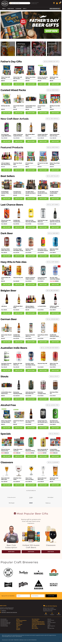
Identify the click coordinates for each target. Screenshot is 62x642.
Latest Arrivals (19, 621)
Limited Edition (35, 620)
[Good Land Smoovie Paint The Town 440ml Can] (55, 127)
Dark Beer (7, 233)
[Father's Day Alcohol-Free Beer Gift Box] (43, 70)
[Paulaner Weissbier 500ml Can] (31, 327)
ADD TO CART (6, 141)
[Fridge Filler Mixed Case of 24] (18, 442)
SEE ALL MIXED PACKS (53, 90)
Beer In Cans (34, 626)
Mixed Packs (11, 8)
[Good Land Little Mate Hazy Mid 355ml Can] (31, 213)
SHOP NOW (11, 551)
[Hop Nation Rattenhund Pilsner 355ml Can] (31, 442)
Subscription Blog (51, 628)
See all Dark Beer (53, 233)
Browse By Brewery (4, 620)
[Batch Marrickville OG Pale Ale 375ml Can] (43, 442)
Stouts (4, 376)
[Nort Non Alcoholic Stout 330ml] (31, 413)
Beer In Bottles (35, 628)
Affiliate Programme (51, 625)
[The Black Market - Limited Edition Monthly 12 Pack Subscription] (55, 184)
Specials (6, 433)
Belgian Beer (8, 290)
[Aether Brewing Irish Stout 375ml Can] (31, 385)
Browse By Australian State (5, 622)
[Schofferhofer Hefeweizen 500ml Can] (55, 327)
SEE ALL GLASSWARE (53, 462)
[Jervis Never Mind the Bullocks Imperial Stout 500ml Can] (43, 241)
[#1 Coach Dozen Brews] (43, 98)
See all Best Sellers (53, 176)
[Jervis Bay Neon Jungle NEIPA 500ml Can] (6, 127)
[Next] (58, 75)
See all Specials (54, 433)
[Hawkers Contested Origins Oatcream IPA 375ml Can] (31, 270)
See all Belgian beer (52, 290)
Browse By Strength (4, 625)
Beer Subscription (54, 8)
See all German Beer (52, 319)
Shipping (49, 621)
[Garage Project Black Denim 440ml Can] (43, 127)
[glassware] (50, 534)
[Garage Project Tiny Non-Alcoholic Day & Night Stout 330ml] (43, 413)
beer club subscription (11, 546)
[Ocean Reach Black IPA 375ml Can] (43, 270)
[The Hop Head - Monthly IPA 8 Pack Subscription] (43, 184)
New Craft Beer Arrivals (15, 118)
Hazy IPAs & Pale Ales (13, 261)
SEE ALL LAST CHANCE (53, 204)
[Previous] (3, 75)
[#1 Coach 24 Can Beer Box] (43, 156)
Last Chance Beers (12, 204)
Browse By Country (4, 621)
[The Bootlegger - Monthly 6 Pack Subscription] (6, 184)
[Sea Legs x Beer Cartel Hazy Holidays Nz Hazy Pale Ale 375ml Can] (55, 270)
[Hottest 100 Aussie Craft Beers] (31, 534)
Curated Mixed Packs (13, 90)
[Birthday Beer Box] (6, 98)
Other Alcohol (19, 624)
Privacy (49, 623)
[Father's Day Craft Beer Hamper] (18, 70)
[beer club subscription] (11, 534)
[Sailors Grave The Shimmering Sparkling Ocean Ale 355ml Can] (55, 356)
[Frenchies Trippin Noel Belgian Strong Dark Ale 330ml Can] (18, 241)
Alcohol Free (8, 405)
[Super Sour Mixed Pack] (18, 156)
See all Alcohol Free (52, 405)
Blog (48, 627)
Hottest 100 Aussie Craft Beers (30, 546)
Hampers (18, 629)
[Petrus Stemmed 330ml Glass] (6, 470)
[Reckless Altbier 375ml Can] (31, 241)
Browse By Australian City (5, 623)
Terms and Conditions (52, 622)
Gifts (24, 8)
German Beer (9, 319)
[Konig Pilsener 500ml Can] (43, 327)
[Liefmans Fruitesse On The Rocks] (55, 299)
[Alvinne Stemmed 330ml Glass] (43, 470)
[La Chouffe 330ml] (43, 299)
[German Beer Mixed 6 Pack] (18, 98)
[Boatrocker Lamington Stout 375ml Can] (43, 385)
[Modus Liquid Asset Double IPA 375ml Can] (18, 127)
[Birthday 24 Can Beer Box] (55, 98)
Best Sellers (8, 176)
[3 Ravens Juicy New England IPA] (6, 213)
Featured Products (12, 147)
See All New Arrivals (52, 118)
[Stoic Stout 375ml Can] (55, 385)
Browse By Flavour (4, 624)
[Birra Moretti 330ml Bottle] (31, 127)
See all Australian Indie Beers (50, 347)
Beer (3, 8)
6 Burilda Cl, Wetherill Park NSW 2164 (9, 612)
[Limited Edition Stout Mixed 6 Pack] (31, 98)
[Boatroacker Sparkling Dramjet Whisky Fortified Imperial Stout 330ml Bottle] (18, 385)
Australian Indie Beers (14, 347)
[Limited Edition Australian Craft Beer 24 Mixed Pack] (55, 442)
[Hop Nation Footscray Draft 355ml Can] (6, 356)
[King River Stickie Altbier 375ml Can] (6, 241)
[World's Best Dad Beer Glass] (55, 70)
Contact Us (3, 610)
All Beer (18, 619)
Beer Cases (34, 625)
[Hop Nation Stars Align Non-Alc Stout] (55, 413)
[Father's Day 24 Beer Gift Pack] (31, 70)
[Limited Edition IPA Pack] (6, 270)
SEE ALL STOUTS (54, 376)
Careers (49, 624)
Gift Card (18, 628)
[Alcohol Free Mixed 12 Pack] (18, 413)
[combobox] (19, 3)
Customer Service (51, 620)
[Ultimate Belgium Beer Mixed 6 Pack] (6, 156)
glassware (51, 545)
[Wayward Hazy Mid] (18, 270)
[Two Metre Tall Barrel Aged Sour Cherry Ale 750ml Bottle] (55, 213)
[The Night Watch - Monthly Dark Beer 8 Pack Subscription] (31, 184)
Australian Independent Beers (38, 621)
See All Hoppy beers (53, 262)
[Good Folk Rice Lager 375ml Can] (43, 213)
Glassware (18, 8)
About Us (49, 619)
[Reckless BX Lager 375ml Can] (18, 356)
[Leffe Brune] (6, 299)
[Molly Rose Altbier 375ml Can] (55, 241)
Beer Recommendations (21, 620)
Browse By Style (3, 619)
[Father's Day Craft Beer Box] (6, 70)
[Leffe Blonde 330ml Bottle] (18, 299)
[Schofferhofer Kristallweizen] (18, 213)
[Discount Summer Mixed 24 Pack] (6, 442)
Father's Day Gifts (11, 61)
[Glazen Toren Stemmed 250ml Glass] (31, 470)
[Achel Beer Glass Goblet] (18, 470)
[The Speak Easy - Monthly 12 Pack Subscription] (18, 184)
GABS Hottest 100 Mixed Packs (38, 624)
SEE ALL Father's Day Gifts (51, 61)
